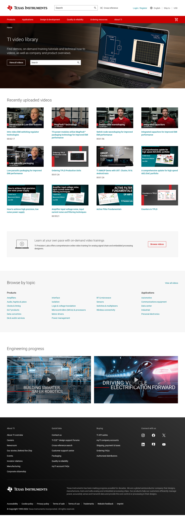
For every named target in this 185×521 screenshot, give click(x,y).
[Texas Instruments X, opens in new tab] (164, 436)
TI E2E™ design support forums (65, 440)
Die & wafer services (16, 318)
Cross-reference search (62, 445)
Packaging (56, 456)
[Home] (27, 8)
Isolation (56, 302)
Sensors (100, 302)
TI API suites (102, 435)
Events (10, 456)
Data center (146, 306)
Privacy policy (43, 504)
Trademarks (88, 504)
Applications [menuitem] (27, 19)
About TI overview (15, 435)
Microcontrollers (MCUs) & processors (69, 310)
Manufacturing (13, 466)
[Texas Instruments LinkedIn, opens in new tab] (143, 445)
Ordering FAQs (103, 450)
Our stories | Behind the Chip (19, 450)
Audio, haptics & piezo (17, 302)
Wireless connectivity (106, 310)
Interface (56, 298)
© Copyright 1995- (17, 509)
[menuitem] (176, 19)
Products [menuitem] (11, 19)
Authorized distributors (107, 456)
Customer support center (63, 450)
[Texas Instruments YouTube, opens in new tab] (164, 445)
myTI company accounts (108, 440)
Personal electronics (150, 314)
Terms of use (74, 504)
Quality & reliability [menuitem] (75, 19)
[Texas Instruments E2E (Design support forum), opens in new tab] (153, 445)
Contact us (57, 435)
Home (9, 27)
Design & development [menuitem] (50, 19)
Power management (61, 318)
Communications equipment (154, 302)
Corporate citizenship (16, 471)
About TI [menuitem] (118, 19)
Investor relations (15, 461)
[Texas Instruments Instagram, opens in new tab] (143, 436)
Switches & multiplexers (107, 306)
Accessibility (12, 504)
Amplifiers (11, 298)
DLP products (13, 310)
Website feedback (105, 504)
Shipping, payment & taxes (108, 445)
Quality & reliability (60, 461)
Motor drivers (58, 314)
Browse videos (157, 244)
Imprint (120, 504)
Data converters (14, 314)
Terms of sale (59, 504)
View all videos (16, 62)
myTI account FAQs (60, 466)
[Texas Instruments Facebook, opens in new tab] (153, 436)
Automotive (146, 298)
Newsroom (12, 445)
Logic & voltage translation (64, 306)
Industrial (145, 310)
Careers (10, 440)
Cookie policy (27, 504)
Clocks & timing (14, 306)
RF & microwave (104, 298)
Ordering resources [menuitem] (98, 19)
